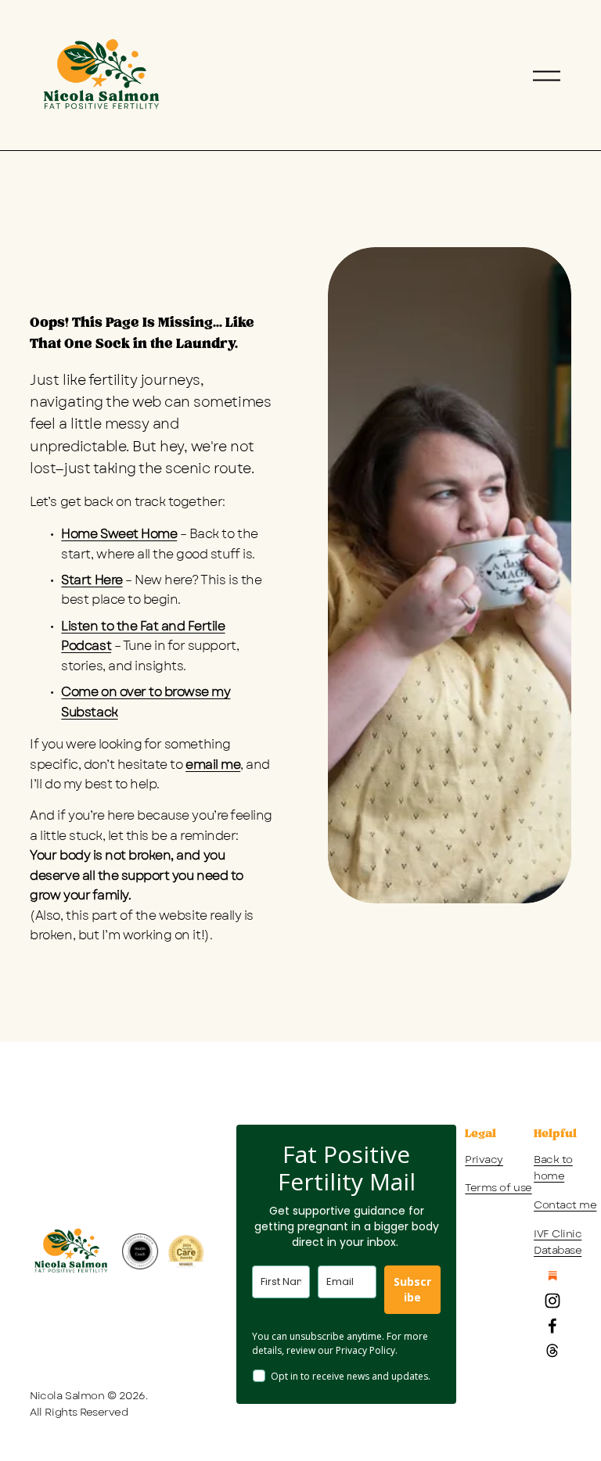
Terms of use (498, 1187)
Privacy (484, 1159)
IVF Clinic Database (557, 1242)
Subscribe (412, 1289)
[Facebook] (552, 1326)
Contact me (565, 1204)
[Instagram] (552, 1300)
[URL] (552, 1275)
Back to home (553, 1168)
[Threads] (552, 1351)
